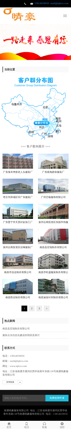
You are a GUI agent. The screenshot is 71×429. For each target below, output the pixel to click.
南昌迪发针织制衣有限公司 (53, 297)
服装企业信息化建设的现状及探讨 (21, 335)
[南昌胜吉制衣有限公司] (17, 286)
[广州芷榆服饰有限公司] (53, 186)
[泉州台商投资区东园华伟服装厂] (53, 211)
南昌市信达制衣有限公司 (17, 272)
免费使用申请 (57, 398)
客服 (44, 427)
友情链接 (10, 382)
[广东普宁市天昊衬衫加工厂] (17, 211)
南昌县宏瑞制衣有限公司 (53, 247)
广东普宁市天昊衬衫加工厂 (18, 222)
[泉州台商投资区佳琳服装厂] (17, 236)
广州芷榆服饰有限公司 (53, 197)
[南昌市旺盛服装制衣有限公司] (53, 261)
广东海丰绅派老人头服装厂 (18, 172)
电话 (26, 427)
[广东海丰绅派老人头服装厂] (17, 161)
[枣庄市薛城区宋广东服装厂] (17, 186)
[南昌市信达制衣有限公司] (17, 261)
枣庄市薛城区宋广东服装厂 (18, 197)
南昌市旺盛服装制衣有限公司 (53, 273)
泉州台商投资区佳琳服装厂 (18, 247)
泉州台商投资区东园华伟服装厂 (53, 223)
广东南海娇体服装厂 (53, 172)
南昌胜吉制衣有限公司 (17, 297)
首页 (8, 427)
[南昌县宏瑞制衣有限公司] (53, 236)
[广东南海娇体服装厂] (53, 161)
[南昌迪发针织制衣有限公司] (53, 286)
